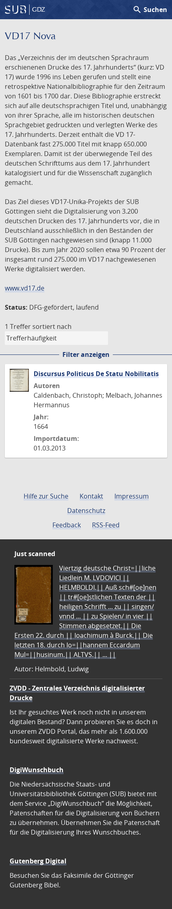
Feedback (66, 525)
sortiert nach (52, 326)
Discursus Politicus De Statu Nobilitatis (96, 373)
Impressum (131, 496)
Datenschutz (86, 510)
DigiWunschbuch (37, 769)
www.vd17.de (24, 288)
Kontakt (91, 496)
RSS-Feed (106, 525)
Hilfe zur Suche (46, 496)
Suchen (149, 9)
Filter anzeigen (86, 354)
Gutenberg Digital (38, 861)
